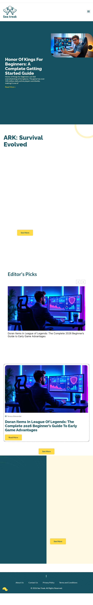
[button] (89, 11)
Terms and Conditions (68, 582)
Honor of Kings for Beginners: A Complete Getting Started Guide (24, 66)
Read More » (10, 87)
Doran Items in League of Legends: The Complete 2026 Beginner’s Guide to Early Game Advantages (46, 335)
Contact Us (33, 582)
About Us (20, 582)
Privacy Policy (48, 582)
